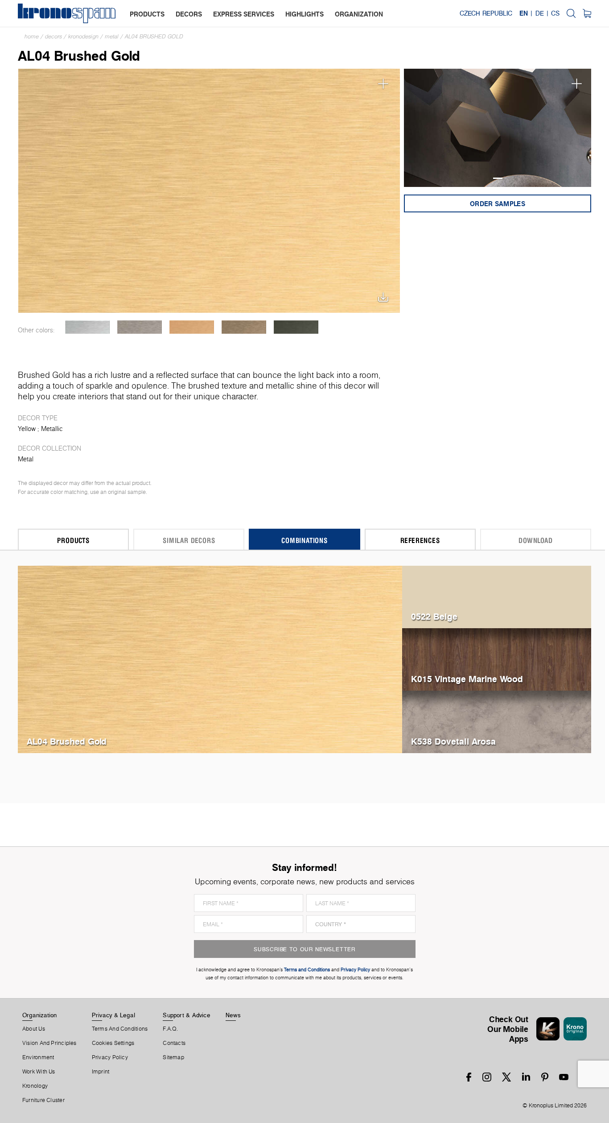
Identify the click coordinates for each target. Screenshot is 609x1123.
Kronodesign (83, 36)
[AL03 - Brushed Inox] (139, 327)
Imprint (101, 1071)
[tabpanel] (498, 128)
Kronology (35, 1086)
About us (33, 1028)
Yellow (27, 428)
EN (523, 13)
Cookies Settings (113, 1043)
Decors (53, 36)
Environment (38, 1057)
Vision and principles (49, 1043)
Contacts (174, 1043)
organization (359, 14)
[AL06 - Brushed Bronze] (244, 327)
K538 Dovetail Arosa (453, 741)
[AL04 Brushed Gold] (209, 190)
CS (555, 13)
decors (189, 14)
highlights (304, 14)
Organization (39, 1015)
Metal (112, 36)
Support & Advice (186, 1015)
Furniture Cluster (43, 1100)
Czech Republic (486, 13)
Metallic (52, 428)
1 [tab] (497, 178)
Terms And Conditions (120, 1028)
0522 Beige (434, 616)
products (147, 14)
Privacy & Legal (113, 1015)
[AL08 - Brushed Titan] (296, 327)
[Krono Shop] (587, 13)
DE (539, 13)
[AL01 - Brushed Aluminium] (87, 327)
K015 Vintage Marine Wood (467, 678)
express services (243, 14)
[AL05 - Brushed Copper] (191, 327)
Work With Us (38, 1071)
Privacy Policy (110, 1057)
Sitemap (173, 1057)
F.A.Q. (170, 1028)
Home (32, 36)
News (233, 1015)
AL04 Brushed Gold (154, 36)
